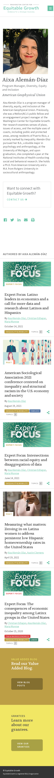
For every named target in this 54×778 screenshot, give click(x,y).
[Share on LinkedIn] (19, 220)
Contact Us (16, 199)
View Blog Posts (23, 684)
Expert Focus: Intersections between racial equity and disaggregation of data (26, 460)
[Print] (33, 220)
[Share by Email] (26, 220)
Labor (34, 640)
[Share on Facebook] (5, 220)
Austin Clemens (35, 552)
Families (35, 411)
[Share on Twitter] (12, 220)
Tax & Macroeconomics (17, 636)
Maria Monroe (11, 321)
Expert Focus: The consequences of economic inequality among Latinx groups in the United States (26, 611)
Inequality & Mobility (17, 332)
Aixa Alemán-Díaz (17, 318)
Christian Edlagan (36, 318)
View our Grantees (23, 745)
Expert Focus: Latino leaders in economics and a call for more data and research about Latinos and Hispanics (26, 303)
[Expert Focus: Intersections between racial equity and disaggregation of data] (27, 434)
